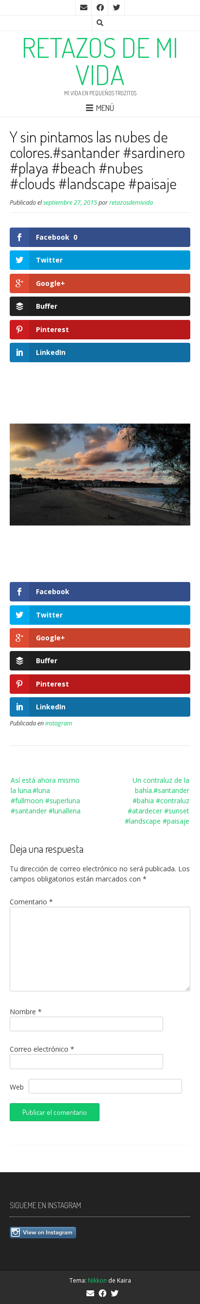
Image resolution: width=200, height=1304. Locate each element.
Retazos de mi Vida (100, 61)
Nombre (26, 1011)
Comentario (31, 901)
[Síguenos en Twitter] (116, 8)
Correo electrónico (42, 1049)
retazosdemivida (131, 202)
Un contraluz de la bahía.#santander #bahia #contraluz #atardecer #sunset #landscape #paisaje (157, 800)
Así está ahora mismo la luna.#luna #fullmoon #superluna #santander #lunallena (46, 795)
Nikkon (97, 1280)
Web (17, 1087)
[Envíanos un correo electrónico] (83, 8)
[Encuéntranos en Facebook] (100, 8)
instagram (58, 723)
